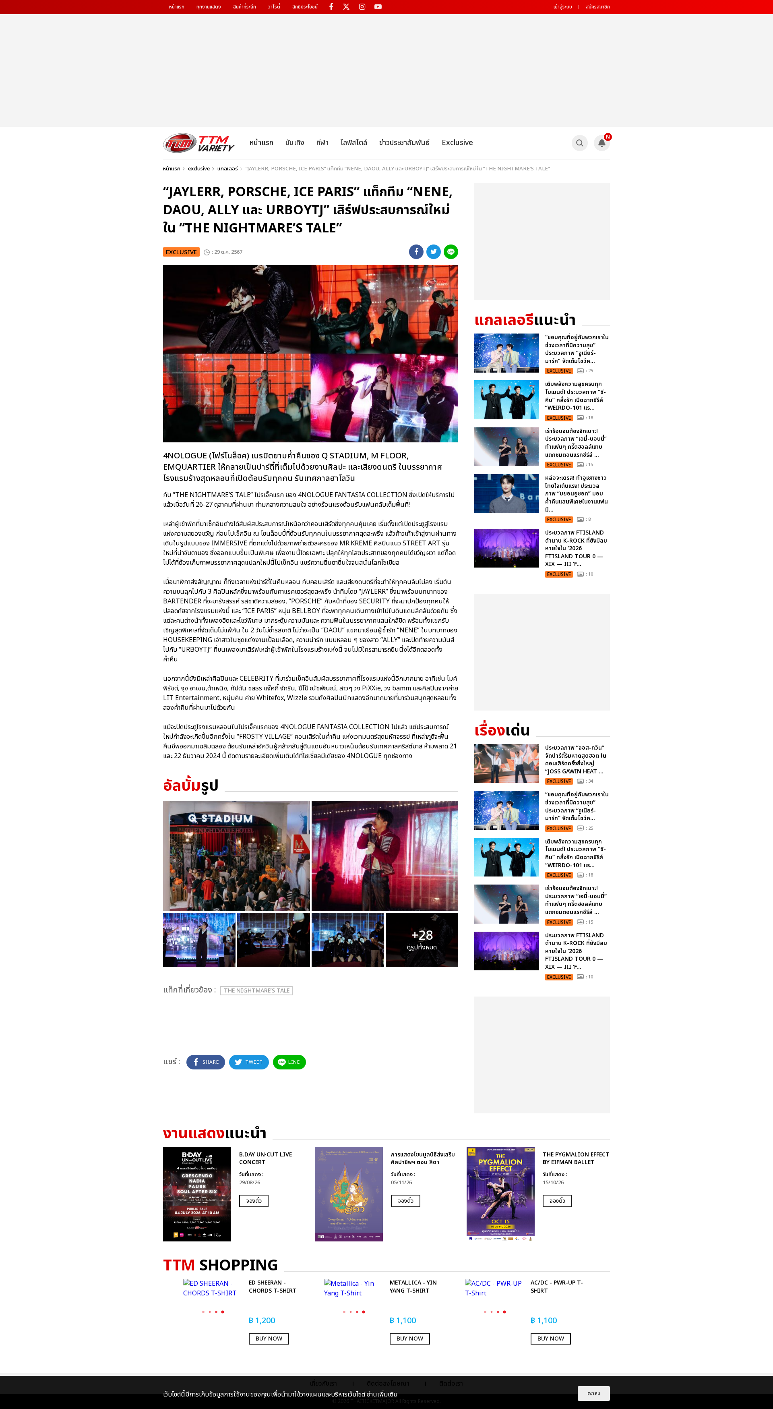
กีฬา (322, 142)
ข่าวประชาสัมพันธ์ (404, 142)
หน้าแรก (176, 6)
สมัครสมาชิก (598, 6)
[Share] (416, 252)
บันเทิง (294, 142)
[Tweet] (433, 252)
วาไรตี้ (274, 6)
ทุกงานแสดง (208, 6)
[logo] (199, 143)
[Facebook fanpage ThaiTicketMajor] (331, 7)
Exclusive (457, 142)
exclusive (199, 168)
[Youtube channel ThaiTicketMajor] (378, 7)
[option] (235, 1194)
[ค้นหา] (580, 143)
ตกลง (593, 1393)
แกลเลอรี (227, 168)
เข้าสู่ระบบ (563, 6)
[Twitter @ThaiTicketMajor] (346, 7)
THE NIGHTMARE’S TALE (256, 990)
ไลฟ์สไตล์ (354, 142)
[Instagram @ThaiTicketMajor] (362, 7)
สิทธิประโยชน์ (305, 6)
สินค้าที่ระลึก (244, 6)
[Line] (451, 252)
